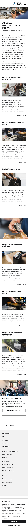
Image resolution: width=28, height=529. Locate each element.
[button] (2, 4)
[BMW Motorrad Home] (19, 3)
